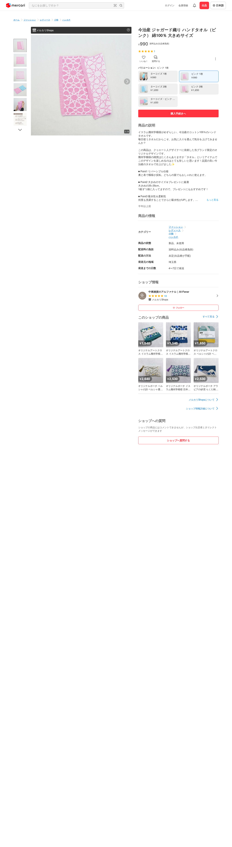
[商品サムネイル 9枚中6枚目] (20, 119)
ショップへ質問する (178, 440)
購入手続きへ (178, 113)
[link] (211, 317)
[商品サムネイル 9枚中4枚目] (20, 89)
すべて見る (209, 316)
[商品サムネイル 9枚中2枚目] (20, 60)
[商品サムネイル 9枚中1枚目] (20, 45)
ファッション (30, 19)
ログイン (169, 5)
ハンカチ (66, 19)
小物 (56, 19)
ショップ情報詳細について (200, 408)
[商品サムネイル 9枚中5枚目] (20, 104)
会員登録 (183, 5)
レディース (45, 19)
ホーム (16, 19)
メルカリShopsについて (202, 399)
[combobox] (76, 5)
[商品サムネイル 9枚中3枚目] (20, 74)
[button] (115, 5)
